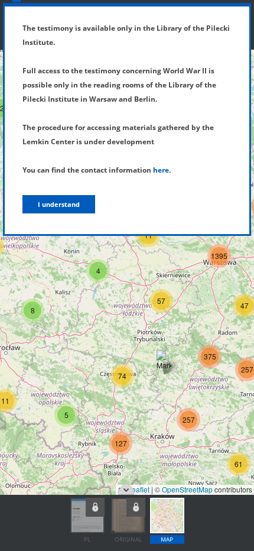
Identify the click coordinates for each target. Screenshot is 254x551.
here (161, 170)
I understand (59, 204)
